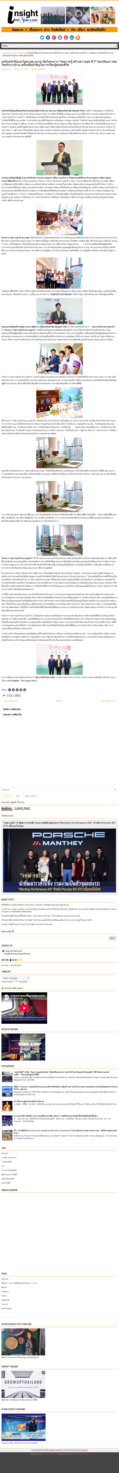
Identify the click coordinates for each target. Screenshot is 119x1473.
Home (5, 53)
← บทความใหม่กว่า (9, 701)
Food (3, 1296)
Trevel (4, 1304)
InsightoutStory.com (57, 1450)
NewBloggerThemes (81, 1454)
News (4, 1287)
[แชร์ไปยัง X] (13, 695)
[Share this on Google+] (17, 689)
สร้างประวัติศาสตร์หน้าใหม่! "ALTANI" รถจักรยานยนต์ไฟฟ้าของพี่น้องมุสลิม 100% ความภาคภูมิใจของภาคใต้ (46, 920)
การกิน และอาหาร (8, 1157)
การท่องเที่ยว (6, 1162)
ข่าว (3, 1166)
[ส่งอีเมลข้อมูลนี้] (8, 695)
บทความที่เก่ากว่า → (109, 701)
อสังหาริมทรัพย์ (7, 1179)
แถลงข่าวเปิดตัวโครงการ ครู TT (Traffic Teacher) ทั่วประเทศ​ (26, 924)
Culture (5, 1291)
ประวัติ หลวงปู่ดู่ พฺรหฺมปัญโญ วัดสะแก (29, 1101)
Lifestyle (5, 1300)
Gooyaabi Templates (49, 1454)
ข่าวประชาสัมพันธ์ (17, 53)
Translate (23, 982)
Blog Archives (31, 796)
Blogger (84, 1450)
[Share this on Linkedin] (24, 689)
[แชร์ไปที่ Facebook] (16, 695)
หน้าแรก (59, 701)
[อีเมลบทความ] (3, 695)
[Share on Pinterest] (20, 689)
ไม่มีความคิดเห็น (39, 69)
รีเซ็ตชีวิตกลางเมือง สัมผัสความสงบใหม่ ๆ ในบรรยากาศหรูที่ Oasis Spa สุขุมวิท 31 (34, 905)
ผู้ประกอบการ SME (9, 1174)
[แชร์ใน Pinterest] (19, 695)
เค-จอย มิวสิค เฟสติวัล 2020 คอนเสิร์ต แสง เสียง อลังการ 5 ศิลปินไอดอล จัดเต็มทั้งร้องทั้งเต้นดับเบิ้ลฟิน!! (56, 1116)
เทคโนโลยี (5, 1183)
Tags (18, 796)
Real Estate (6, 1308)
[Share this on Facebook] (9, 689)
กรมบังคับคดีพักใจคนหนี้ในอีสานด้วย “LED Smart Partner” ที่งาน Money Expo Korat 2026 (40, 916)
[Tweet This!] (13, 689)
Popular (7, 796)
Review (4, 1153)
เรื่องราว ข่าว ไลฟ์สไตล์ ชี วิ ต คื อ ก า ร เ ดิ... (19, 1283)
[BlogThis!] (11, 695)
